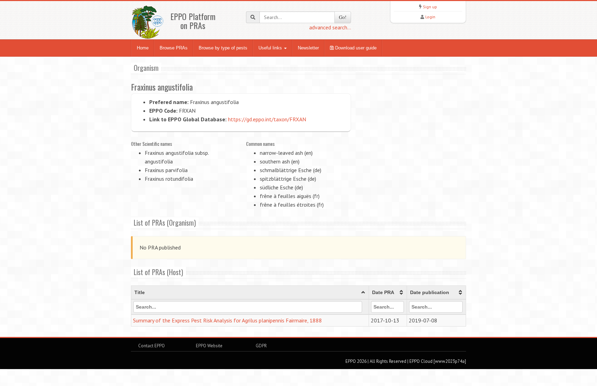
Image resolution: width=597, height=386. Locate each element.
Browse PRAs (174, 47)
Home (143, 47)
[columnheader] (250, 293)
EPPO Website (209, 346)
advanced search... (330, 27)
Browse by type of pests (223, 47)
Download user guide (355, 47)
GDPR (261, 346)
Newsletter (308, 47)
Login (430, 16)
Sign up (430, 6)
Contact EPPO (151, 346)
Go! (343, 17)
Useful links (270, 47)
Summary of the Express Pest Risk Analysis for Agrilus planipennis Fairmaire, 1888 (227, 320)
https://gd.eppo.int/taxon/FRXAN (267, 119)
